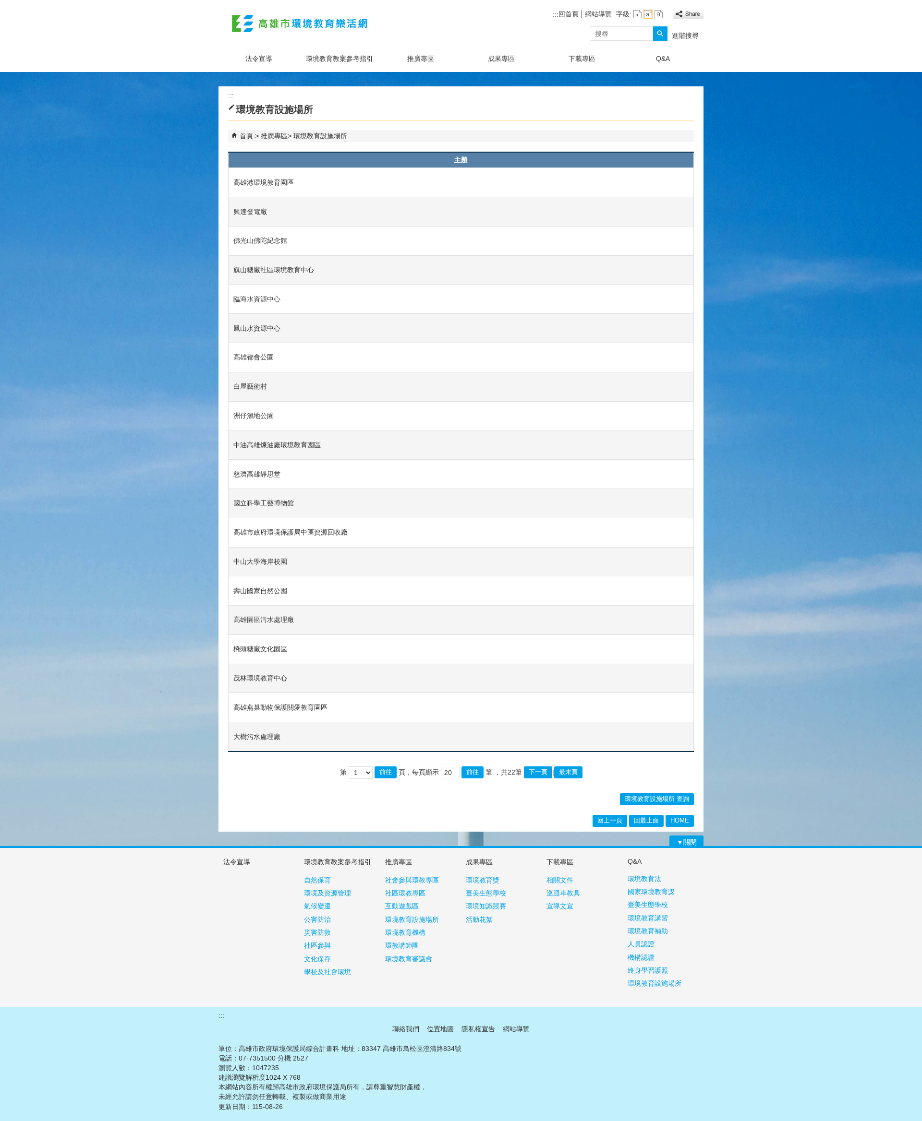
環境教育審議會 (408, 959)
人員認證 (641, 944)
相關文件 (559, 880)
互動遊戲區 (402, 906)
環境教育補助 (648, 931)
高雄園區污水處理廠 (263, 619)
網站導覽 (598, 14)
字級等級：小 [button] (637, 14)
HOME (679, 820)
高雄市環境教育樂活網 (299, 23)
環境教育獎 (482, 880)
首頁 (246, 136)
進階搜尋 (685, 35)
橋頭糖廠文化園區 (260, 649)
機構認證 (641, 957)
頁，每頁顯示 (419, 772)
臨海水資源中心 (256, 299)
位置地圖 (440, 1029)
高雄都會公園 (253, 357)
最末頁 (568, 771)
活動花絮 (479, 919)
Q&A (663, 58)
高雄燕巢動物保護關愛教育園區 (280, 707)
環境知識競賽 (486, 906)
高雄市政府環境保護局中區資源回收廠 (290, 532)
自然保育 (317, 880)
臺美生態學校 (486, 893)
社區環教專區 (405, 893)
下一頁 (538, 771)
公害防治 (317, 919)
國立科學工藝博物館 (263, 503)
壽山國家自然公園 (260, 591)
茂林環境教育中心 (260, 678)
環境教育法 (644, 878)
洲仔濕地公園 (253, 415)
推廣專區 (420, 58)
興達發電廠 (250, 211)
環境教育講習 (648, 918)
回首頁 (568, 14)
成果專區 (501, 58)
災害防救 (317, 932)
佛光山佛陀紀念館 (260, 240)
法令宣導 (258, 58)
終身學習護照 (648, 970)
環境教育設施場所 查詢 (657, 798)
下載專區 (582, 58)
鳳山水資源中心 (256, 328)
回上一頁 (609, 820)
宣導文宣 (559, 906)
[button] (660, 33)
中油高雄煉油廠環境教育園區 (277, 445)
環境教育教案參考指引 (339, 58)
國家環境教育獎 (651, 891)
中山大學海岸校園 (260, 561)
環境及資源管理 (327, 893)
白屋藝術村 (250, 386)
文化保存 (317, 959)
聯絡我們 (405, 1029)
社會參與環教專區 (412, 880)
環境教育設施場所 (320, 136)
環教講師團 (402, 945)
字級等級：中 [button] (648, 14)
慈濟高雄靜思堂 (256, 474)
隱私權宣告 (478, 1029)
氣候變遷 (317, 906)
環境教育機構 (405, 932)
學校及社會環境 (327, 972)
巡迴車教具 (563, 893)
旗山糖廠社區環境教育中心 (273, 270)
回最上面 (646, 820)
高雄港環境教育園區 (263, 182)
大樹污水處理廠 (256, 736)
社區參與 (317, 945)
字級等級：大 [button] (659, 14)
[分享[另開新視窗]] (688, 14)
